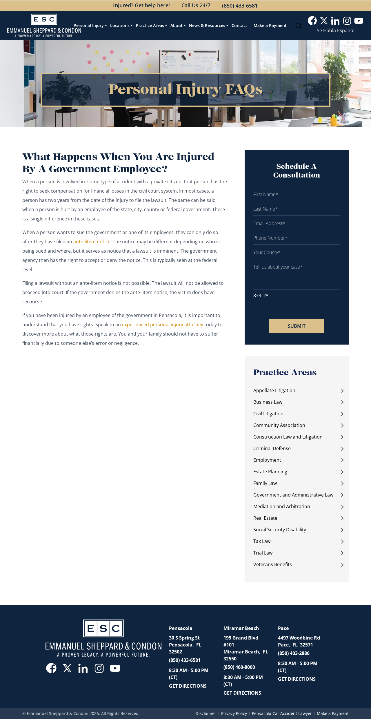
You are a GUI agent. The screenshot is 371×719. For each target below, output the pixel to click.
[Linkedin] (335, 21)
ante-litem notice (91, 241)
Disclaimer (206, 713)
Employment (267, 460)
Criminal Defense (272, 448)
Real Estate (265, 518)
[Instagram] (347, 21)
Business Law (267, 402)
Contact (239, 25)
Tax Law (261, 541)
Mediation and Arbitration (281, 506)
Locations (120, 25)
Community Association (279, 425)
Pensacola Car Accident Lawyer (282, 713)
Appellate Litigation (274, 390)
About (176, 25)
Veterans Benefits (272, 564)
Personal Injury (89, 25)
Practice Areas (150, 25)
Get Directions (188, 686)
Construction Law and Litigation (288, 437)
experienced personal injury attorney (163, 324)
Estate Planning (270, 471)
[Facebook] (312, 21)
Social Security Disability (279, 529)
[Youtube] (359, 21)
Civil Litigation (268, 413)
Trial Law (262, 553)
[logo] (44, 25)
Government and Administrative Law (293, 495)
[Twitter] (324, 21)
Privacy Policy (234, 713)
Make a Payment (270, 25)
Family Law (265, 483)
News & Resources (207, 25)
